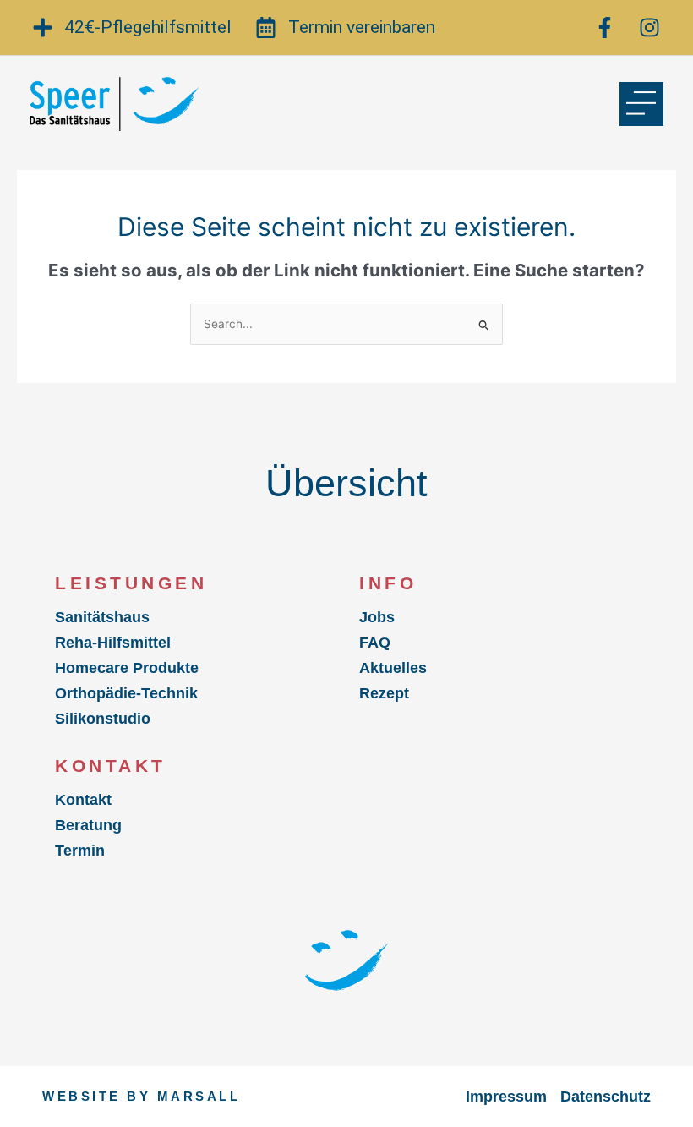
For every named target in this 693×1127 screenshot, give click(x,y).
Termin (80, 850)
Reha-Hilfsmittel (113, 642)
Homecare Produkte (127, 667)
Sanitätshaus (102, 617)
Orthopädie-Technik (126, 693)
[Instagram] (651, 27)
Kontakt (83, 799)
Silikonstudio (102, 718)
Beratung (88, 825)
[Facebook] (607, 27)
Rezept (384, 693)
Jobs (377, 617)
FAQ (374, 642)
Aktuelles (393, 667)
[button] (641, 104)
